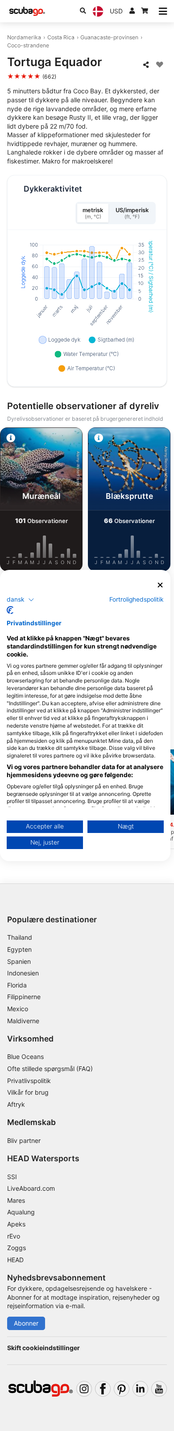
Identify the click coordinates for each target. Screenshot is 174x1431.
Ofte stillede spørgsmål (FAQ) (50, 1068)
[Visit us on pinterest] (121, 1389)
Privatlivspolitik (29, 1080)
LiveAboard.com (31, 1188)
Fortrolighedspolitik (136, 599)
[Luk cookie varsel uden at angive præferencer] (160, 585)
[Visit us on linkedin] (140, 1389)
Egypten (19, 949)
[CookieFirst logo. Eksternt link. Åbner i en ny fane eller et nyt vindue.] (10, 610)
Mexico (17, 1009)
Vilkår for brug (28, 1092)
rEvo (13, 1236)
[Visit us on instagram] (84, 1389)
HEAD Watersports (43, 1158)
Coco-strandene (28, 45)
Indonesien (23, 973)
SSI (12, 1176)
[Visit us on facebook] (103, 1389)
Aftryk (16, 1104)
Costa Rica (61, 37)
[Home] (27, 11)
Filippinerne (24, 996)
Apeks (16, 1224)
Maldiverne (23, 1021)
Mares (16, 1200)
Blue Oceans (25, 1056)
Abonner (26, 1323)
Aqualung (21, 1212)
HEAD (15, 1260)
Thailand (19, 937)
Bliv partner (24, 1140)
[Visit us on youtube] (159, 1389)
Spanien (19, 961)
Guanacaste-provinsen (109, 37)
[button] (20, 599)
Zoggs (16, 1247)
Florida (17, 985)
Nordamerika (24, 37)
